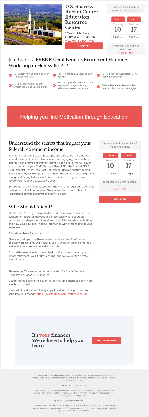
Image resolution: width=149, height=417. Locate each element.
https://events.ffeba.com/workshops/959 (61, 293)
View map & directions (79, 40)
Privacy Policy (88, 400)
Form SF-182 (126, 52)
